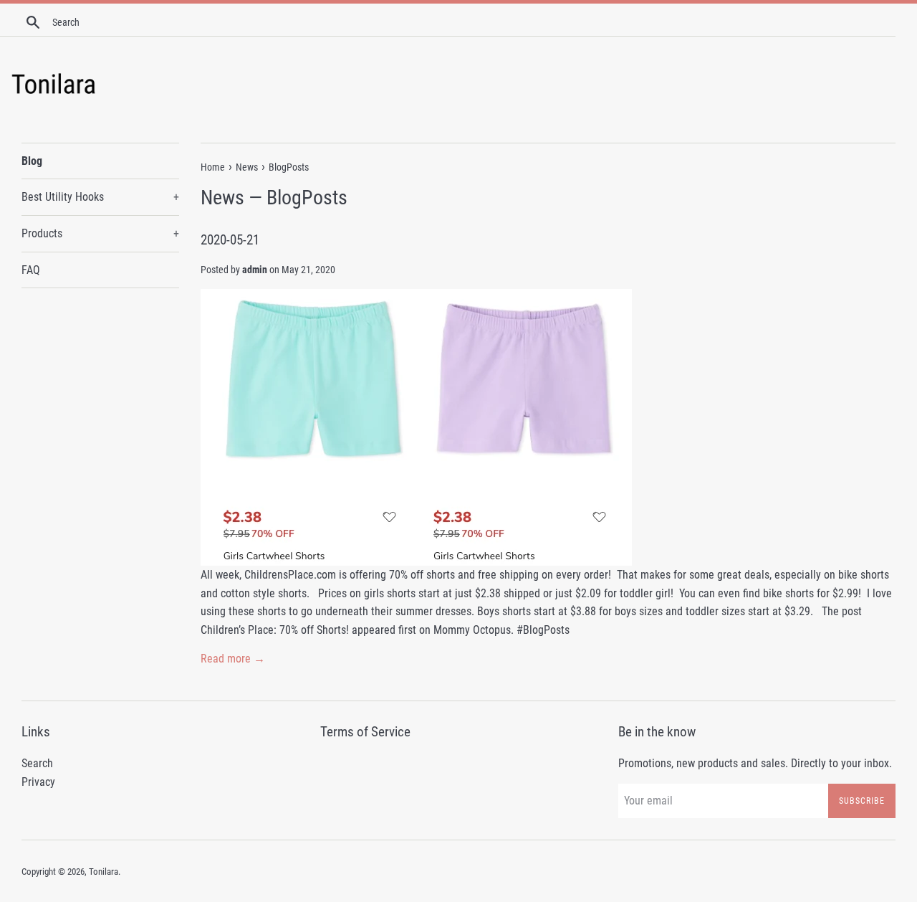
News (222, 197)
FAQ (30, 270)
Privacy (38, 782)
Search (37, 763)
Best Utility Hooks (100, 197)
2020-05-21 (230, 240)
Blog (31, 161)
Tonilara (103, 871)
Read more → (233, 658)
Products (100, 233)
